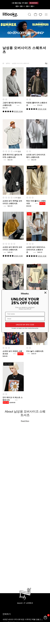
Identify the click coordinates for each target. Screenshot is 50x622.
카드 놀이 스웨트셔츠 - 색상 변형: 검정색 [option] (30, 348)
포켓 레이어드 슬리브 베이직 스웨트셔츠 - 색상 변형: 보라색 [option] (6, 151)
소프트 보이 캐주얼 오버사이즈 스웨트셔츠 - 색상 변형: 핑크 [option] (12, 198)
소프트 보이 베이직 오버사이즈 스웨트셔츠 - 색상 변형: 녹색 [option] (9, 244)
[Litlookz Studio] (10, 14)
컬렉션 (8, 63)
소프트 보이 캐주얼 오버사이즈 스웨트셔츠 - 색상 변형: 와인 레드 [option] (6, 198)
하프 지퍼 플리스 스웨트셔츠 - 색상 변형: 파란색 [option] (30, 198)
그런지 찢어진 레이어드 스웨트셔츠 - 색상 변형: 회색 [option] (3, 99)
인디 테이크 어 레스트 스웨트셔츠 (13, 398)
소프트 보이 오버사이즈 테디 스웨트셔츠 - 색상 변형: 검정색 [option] (30, 151)
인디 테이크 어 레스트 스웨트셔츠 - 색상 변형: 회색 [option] (6, 394)
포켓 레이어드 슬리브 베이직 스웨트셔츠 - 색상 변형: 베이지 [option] (3, 151)
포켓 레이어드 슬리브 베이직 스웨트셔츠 (12, 155)
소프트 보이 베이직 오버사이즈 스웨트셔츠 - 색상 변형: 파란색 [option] (3, 244)
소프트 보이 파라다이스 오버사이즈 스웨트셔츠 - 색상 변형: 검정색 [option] (30, 244)
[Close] (45, 293)
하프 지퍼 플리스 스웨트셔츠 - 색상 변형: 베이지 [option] (27, 198)
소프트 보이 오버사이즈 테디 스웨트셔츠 (35, 155)
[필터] (46, 63)
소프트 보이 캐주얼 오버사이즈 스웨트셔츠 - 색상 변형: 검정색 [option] (3, 198)
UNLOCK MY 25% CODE (25, 324)
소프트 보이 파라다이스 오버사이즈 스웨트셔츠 (35, 249)
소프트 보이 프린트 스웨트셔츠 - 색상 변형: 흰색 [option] (6, 348)
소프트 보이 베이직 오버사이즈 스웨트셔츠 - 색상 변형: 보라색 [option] (14, 244)
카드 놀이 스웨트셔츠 (34, 351)
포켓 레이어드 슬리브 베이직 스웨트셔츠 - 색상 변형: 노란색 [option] (9, 151)
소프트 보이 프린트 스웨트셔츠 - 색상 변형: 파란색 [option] (3, 348)
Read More (25, 421)
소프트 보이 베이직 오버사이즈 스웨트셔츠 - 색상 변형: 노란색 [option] (6, 244)
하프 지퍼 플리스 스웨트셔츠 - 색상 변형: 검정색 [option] (33, 198)
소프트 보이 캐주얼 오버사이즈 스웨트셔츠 (12, 202)
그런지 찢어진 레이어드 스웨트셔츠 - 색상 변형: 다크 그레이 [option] (6, 99)
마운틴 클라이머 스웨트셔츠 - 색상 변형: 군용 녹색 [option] (27, 99)
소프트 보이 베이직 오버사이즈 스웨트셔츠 (12, 248)
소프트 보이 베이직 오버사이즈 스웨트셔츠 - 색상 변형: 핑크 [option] (12, 244)
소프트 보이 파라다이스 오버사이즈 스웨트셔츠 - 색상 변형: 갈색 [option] (33, 244)
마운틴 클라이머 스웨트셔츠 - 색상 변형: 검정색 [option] (30, 99)
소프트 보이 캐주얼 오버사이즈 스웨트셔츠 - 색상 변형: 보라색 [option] (9, 198)
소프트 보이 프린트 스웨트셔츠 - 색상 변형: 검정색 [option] (9, 348)
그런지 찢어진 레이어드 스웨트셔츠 (12, 104)
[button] (29, 14)
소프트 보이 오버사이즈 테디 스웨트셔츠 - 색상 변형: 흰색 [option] (27, 151)
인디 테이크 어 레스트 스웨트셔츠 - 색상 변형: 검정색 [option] (3, 394)
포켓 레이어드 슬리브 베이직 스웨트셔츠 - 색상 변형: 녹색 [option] (12, 151)
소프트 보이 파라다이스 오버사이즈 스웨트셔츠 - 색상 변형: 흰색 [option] (27, 244)
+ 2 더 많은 (17, 151)
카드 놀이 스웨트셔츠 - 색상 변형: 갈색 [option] (27, 348)
